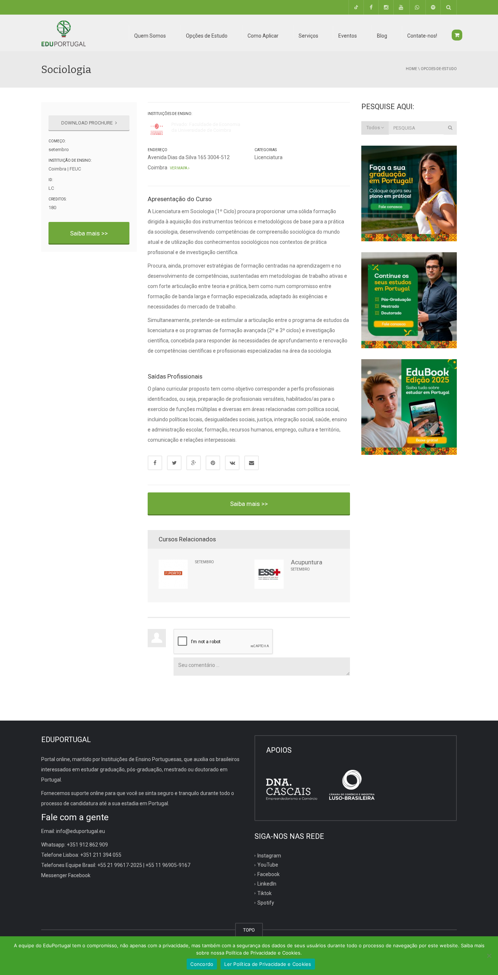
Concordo (201, 964)
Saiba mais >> (89, 233)
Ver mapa (178, 168)
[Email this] (251, 463)
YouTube (267, 865)
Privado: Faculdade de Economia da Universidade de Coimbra (205, 127)
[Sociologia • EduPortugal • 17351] (63, 33)
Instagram (269, 855)
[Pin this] (213, 463)
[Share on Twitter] (174, 463)
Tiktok (264, 893)
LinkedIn (266, 884)
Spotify (265, 903)
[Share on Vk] (232, 463)
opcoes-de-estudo (439, 68)
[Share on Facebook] (155, 463)
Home (411, 68)
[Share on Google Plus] (193, 463)
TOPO (249, 930)
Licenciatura (268, 157)
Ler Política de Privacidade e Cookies (267, 964)
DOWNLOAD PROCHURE (87, 123)
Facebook (268, 874)
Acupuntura (306, 562)
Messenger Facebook (65, 875)
